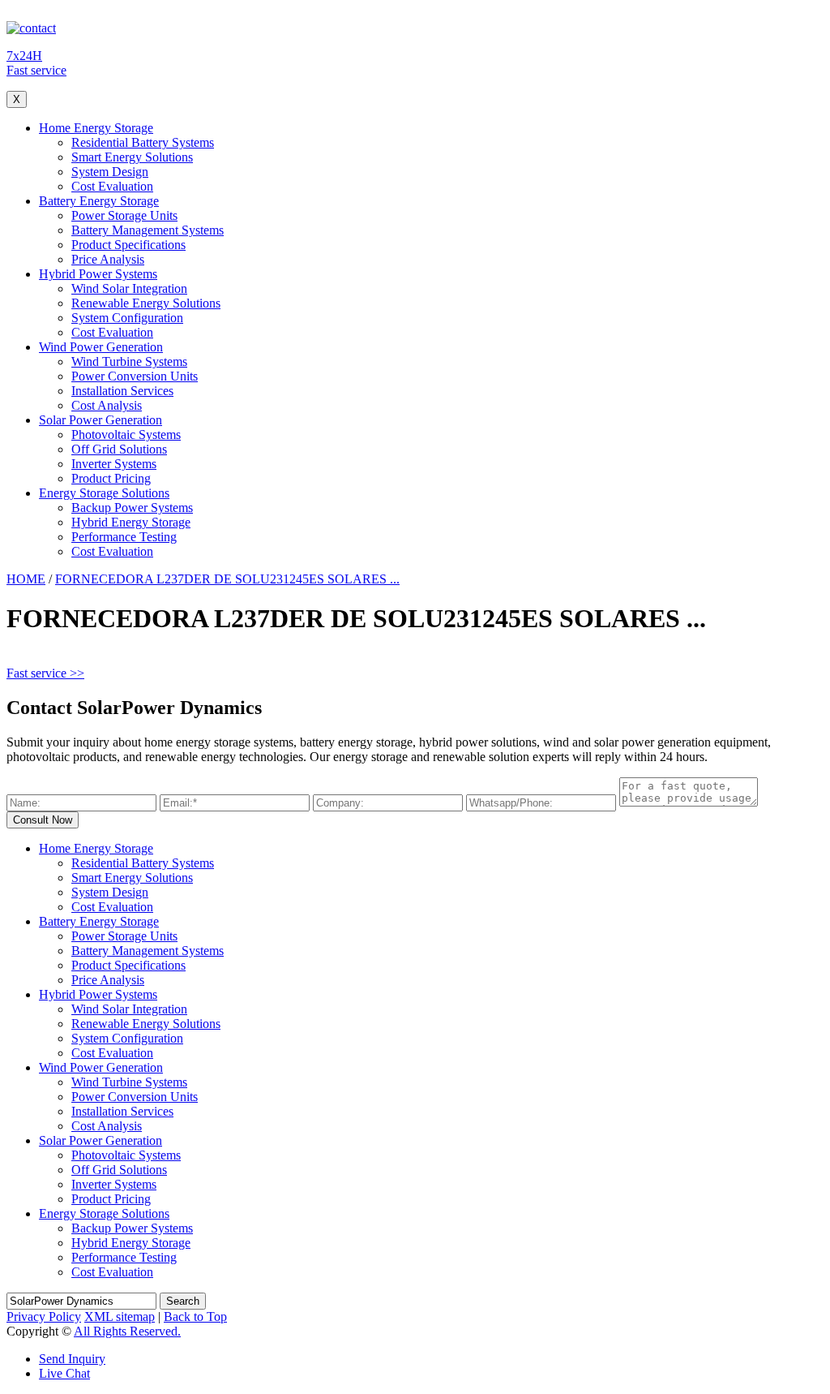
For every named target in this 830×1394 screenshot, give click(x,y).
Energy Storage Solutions (104, 493)
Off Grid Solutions (119, 449)
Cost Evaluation (112, 186)
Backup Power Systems (132, 507)
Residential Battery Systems (142, 142)
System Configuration (127, 318)
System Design (109, 172)
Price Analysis (107, 259)
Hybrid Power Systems (98, 274)
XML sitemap (119, 1316)
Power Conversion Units (134, 376)
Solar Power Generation (100, 420)
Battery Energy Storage (99, 201)
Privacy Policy (43, 1316)
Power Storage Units (124, 215)
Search (182, 1301)
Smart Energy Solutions (132, 157)
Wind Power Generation (101, 347)
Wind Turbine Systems (129, 361)
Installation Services (122, 391)
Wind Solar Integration (129, 288)
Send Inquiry (72, 1359)
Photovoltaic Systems (126, 434)
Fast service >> (45, 673)
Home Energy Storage (96, 128)
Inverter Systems (113, 464)
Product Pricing (111, 478)
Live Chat (64, 1373)
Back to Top (195, 1316)
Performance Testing (124, 537)
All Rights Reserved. (127, 1331)
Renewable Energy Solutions (145, 303)
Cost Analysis (106, 405)
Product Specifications (128, 245)
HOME (25, 579)
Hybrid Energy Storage (130, 522)
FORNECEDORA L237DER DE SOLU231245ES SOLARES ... (227, 579)
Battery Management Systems (147, 230)
